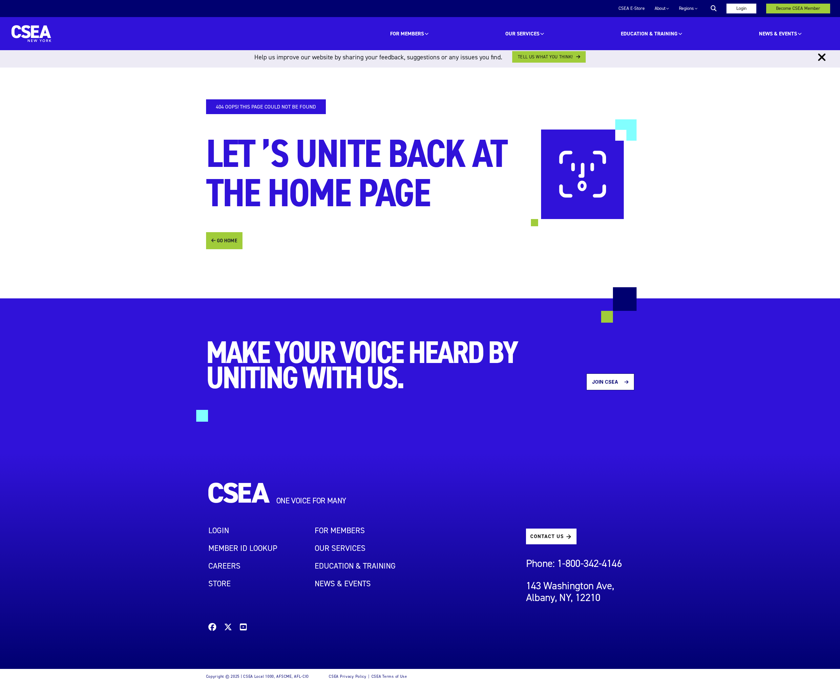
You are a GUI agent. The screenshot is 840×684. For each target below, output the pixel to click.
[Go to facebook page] (212, 628)
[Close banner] (821, 57)
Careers (224, 566)
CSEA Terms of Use (389, 676)
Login (741, 8)
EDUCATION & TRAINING (649, 33)
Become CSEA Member (798, 8)
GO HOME (226, 240)
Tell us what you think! (545, 57)
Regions (686, 8)
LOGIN (218, 530)
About (660, 8)
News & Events (778, 33)
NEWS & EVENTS (343, 583)
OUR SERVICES (522, 33)
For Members (407, 33)
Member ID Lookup (242, 548)
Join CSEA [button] (605, 382)
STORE (219, 583)
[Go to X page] (228, 628)
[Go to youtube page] (243, 628)
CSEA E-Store (632, 8)
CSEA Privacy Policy (348, 676)
